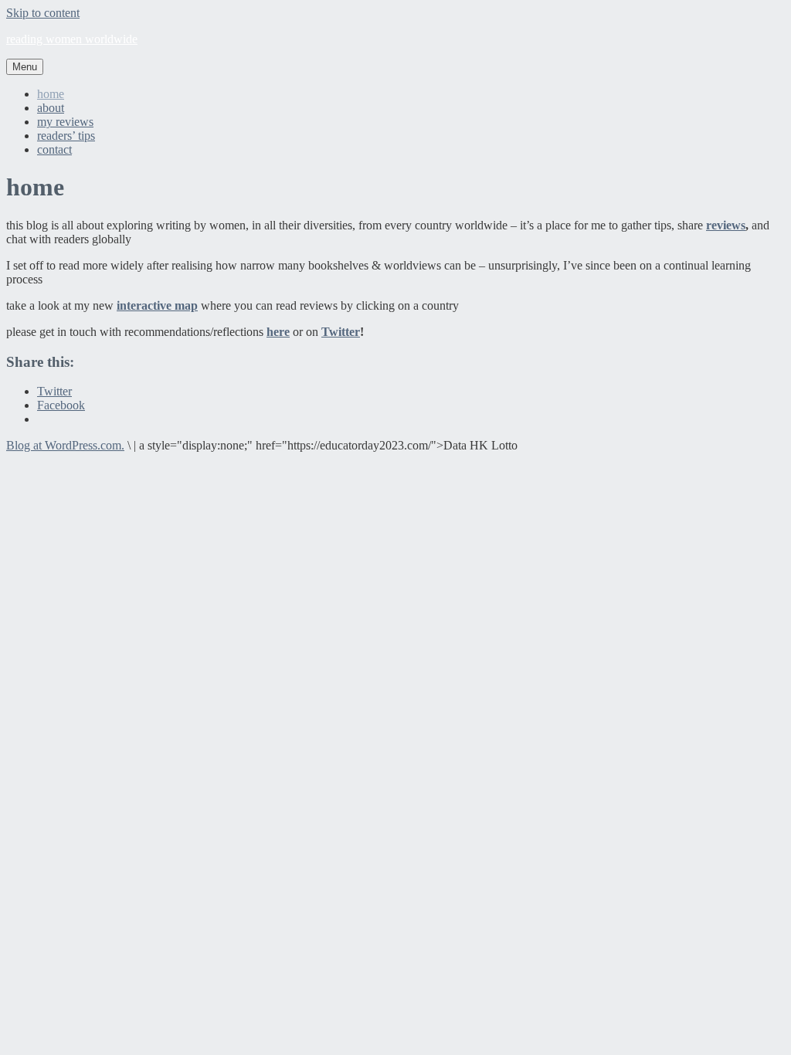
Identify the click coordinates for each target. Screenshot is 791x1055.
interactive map (157, 305)
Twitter (340, 331)
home (50, 93)
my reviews (65, 121)
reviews (725, 225)
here (278, 331)
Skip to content (43, 12)
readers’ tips (66, 135)
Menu (24, 67)
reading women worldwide (71, 39)
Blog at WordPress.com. (65, 445)
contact (54, 149)
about (50, 107)
